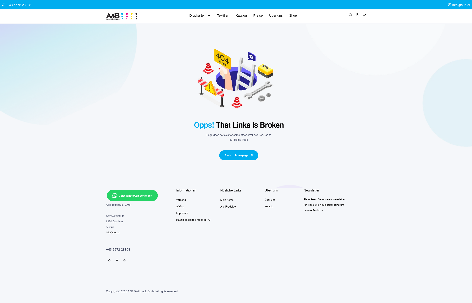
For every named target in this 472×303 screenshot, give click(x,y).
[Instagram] (124, 260)
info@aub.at (113, 232)
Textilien (223, 15)
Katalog (241, 15)
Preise (258, 15)
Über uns (276, 15)
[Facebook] (109, 260)
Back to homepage (236, 155)
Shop (293, 15)
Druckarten (197, 15)
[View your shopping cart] (364, 14)
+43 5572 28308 (118, 249)
